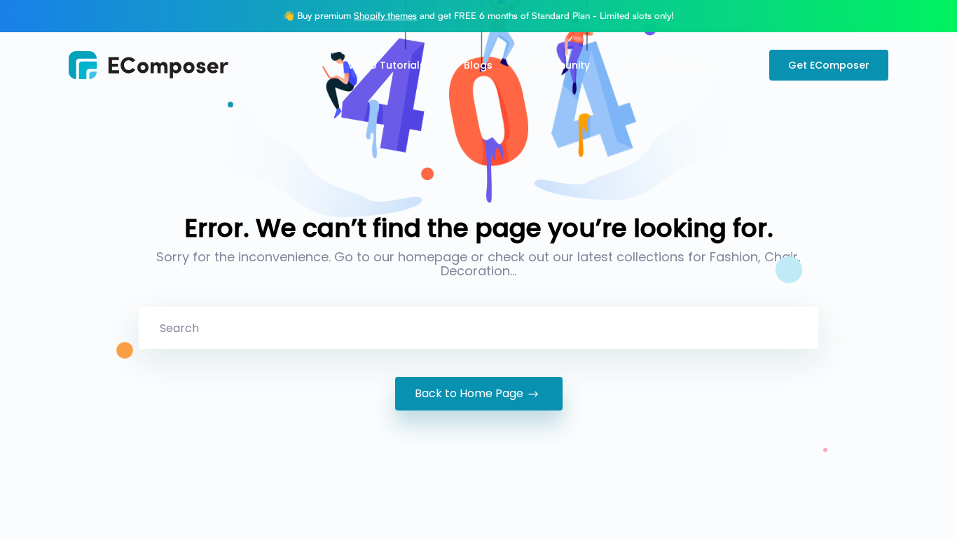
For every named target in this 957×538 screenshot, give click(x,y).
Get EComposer (828, 65)
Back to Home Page (469, 393)
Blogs (478, 65)
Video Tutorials (386, 65)
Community (560, 65)
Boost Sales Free (670, 65)
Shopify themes (385, 15)
